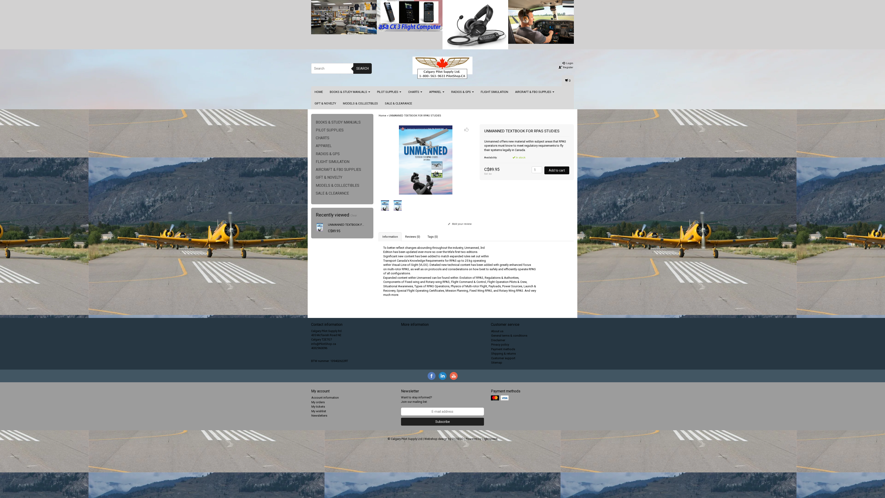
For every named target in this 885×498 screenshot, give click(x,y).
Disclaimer (498, 340)
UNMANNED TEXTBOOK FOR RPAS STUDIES (357, 224)
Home (319, 92)
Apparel (435, 92)
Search (362, 68)
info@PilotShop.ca (323, 344)
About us (497, 331)
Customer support (503, 358)
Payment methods (503, 349)
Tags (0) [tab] (433, 236)
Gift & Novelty (325, 103)
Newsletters (319, 415)
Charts (414, 92)
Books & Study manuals (349, 92)
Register (567, 67)
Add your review (461, 223)
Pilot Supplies (388, 92)
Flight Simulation (494, 92)
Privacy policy (500, 344)
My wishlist (318, 411)
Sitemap (496, 362)
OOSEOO (458, 439)
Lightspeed (489, 439)
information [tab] (390, 236)
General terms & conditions (509, 335)
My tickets (318, 406)
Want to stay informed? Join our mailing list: (416, 399)
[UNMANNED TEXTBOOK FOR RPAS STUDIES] (320, 227)
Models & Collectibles (360, 103)
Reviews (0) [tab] (412, 236)
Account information (325, 397)
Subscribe (442, 422)
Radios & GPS (461, 92)
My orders (318, 402)
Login (569, 63)
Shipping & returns (503, 353)
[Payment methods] (500, 398)
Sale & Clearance (398, 103)
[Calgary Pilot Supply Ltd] (442, 68)
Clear (353, 215)
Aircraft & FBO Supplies (533, 92)
